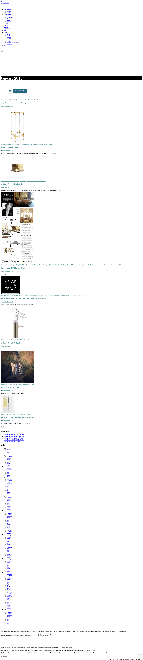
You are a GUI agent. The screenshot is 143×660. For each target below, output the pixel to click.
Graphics (6, 25)
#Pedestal (49, 144)
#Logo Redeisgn (38, 99)
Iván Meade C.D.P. (6, 187)
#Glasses (22, 414)
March (8, 463)
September (9, 469)
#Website (3, 295)
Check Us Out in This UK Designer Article (13, 268)
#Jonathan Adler (10, 144)
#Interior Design (19, 144)
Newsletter (9, 44)
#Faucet (9, 339)
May (8, 473)
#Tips (32, 384)
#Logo (16, 295)
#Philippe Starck (23, 339)
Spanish (8, 20)
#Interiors (3, 265)
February (9, 476)
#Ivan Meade (107, 265)
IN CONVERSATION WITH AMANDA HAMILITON (14, 440)
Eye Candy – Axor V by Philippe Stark (11, 343)
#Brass (41, 144)
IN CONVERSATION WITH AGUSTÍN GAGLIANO (14, 442)
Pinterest (9, 37)
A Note (8, 12)
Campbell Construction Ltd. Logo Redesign (13, 103)
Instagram (9, 38)
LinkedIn (9, 39)
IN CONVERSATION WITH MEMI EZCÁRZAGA (13, 438)
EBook (5, 30)
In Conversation (7, 14)
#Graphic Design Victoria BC (16, 99)
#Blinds (23, 265)
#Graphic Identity (28, 99)
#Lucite (45, 144)
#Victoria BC (50, 295)
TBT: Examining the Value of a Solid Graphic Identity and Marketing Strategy (23, 299)
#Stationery (34, 295)
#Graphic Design (5, 99)
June (8, 452)
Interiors (6, 23)
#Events (6, 414)
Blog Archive (7, 29)
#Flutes (17, 414)
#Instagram (11, 384)
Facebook (9, 34)
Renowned (9, 16)
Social (5, 32)
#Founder (35, 265)
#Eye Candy (26, 144)
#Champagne (11, 414)
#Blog (17, 265)
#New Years (27, 414)
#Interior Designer (34, 144)
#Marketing (57, 295)
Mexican (9, 18)
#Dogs (19, 384)
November (9, 456)
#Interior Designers (129, 265)
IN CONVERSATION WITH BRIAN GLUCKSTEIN (14, 434)
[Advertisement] (71, 62)
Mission (9, 11)
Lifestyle (6, 27)
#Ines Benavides (31, 181)
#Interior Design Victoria (117, 265)
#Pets (15, 384)
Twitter (8, 35)
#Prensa (37, 181)
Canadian (9, 21)
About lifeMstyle (8, 9)
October (9, 458)
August (8, 459)
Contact (6, 46)
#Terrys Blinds (29, 265)
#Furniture (3, 144)
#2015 (2, 414)
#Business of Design (78, 265)
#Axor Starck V (15, 339)
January (9, 449)
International (10, 17)
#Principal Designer (43, 265)
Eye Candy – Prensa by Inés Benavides (12, 184)
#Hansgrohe (31, 339)
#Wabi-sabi (42, 181)
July (8, 460)
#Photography (4, 384)
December (9, 479)
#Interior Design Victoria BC (65, 265)
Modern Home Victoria (13, 42)
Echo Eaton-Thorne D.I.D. (7, 106)
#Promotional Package (24, 295)
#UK (20, 265)
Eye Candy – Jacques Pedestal (9, 147)
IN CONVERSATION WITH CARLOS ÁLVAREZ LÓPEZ (15, 436)
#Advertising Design (42, 295)
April (8, 490)
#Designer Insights (10, 265)
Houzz (8, 41)
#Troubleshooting (25, 384)
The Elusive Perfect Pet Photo (10, 387)
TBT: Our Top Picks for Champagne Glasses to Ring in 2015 (18, 417)
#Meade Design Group (98, 265)
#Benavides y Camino (6, 181)
